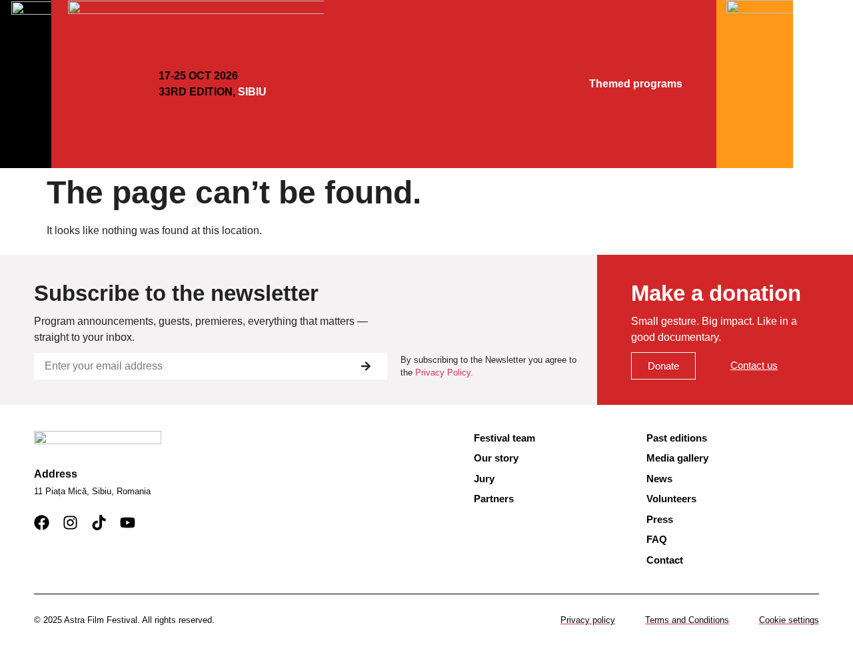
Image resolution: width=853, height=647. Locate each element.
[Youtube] (127, 522)
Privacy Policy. (444, 373)
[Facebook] (41, 522)
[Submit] (366, 366)
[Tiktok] (99, 522)
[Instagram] (70, 522)
